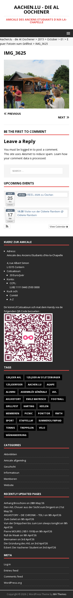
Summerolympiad (50, 420)
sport (10, 420)
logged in (26, 149)
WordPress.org (13, 582)
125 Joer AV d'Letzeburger (43, 377)
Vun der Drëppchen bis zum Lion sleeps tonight (32, 523)
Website (9, 485)
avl (54, 392)
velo (42, 427)
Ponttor (44, 413)
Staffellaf (26, 420)
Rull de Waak (11, 535)
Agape (51, 384)
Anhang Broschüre (15, 503)
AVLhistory (13, 399)
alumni (10, 392)
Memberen (12, 413)
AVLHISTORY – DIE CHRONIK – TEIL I (24, 515)
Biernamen (10, 539)
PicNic (29, 413)
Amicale (11, 255)
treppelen (27, 427)
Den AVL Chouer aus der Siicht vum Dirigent (29, 507)
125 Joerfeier (14, 384)
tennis (10, 427)
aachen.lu (34, 384)
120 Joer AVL (13, 377)
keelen (44, 406)
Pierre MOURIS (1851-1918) (19, 531)
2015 (41, 39)
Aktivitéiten (10, 454)
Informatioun (11, 472)
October (52, 39)
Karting (29, 406)
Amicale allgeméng (15, 460)
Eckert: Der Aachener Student (21, 547)
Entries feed (11, 570)
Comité (14, 295)
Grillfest (12, 406)
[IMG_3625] (36, 106)
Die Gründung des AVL (17, 543)
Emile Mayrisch (36, 399)
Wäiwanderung (16, 435)
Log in (7, 564)
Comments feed (13, 576)
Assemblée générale (34, 392)
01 (62, 39)
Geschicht (10, 466)
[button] (67, 33)
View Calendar (58, 226)
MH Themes (59, 594)
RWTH (58, 413)
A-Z (12, 299)
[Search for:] (36, 171)
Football (57, 399)
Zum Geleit (10, 519)
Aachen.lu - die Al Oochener (17, 39)
